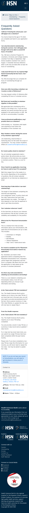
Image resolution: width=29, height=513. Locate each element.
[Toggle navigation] (25, 8)
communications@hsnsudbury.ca (11, 420)
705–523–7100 (5, 418)
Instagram (5, 467)
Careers (3, 447)
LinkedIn (5, 471)
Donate (3, 451)
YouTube (5, 469)
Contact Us (4, 453)
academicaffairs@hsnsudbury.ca (17, 144)
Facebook (5, 465)
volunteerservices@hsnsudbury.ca (13, 390)
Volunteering (5, 449)
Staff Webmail (5, 457)
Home (6, 15)
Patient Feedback (6, 455)
